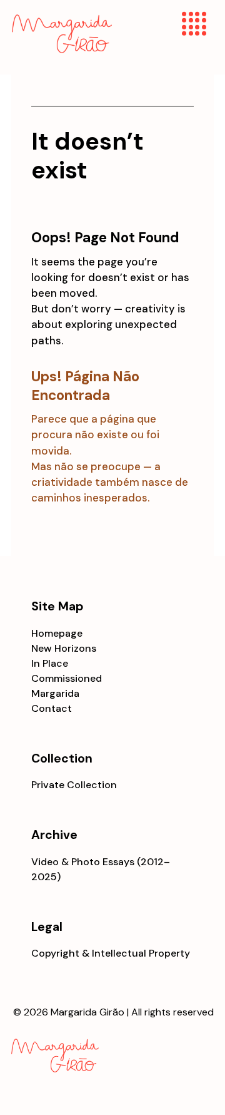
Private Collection (74, 784)
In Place (49, 663)
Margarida (55, 693)
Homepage (56, 633)
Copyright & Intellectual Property (110, 953)
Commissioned (66, 678)
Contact (51, 708)
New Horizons (63, 648)
